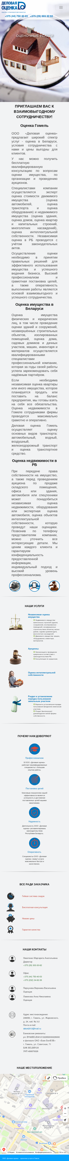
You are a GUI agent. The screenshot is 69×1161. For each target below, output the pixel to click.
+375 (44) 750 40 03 (16, 16)
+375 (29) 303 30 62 (41, 16)
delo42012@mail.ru (32, 1028)
